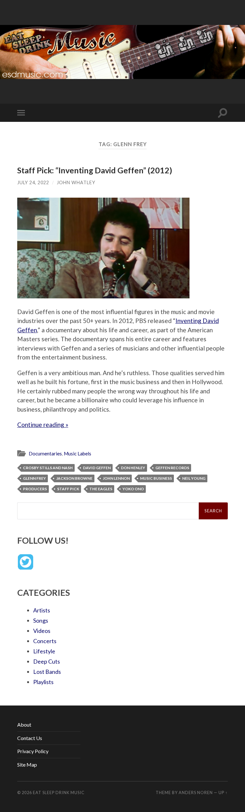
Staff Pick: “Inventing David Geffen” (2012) (94, 170)
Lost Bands (47, 671)
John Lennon (116, 478)
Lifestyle (44, 651)
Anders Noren (196, 792)
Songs (40, 620)
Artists (41, 610)
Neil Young (193, 478)
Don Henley (133, 467)
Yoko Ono (133, 488)
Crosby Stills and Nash (48, 467)
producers (35, 488)
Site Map (27, 764)
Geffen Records (172, 467)
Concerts (44, 640)
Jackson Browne (74, 478)
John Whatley (76, 182)
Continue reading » (42, 424)
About (24, 724)
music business (156, 478)
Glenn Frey (34, 478)
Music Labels (77, 453)
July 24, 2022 (33, 182)
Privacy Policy (32, 751)
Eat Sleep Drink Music (59, 792)
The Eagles (100, 488)
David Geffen (97, 467)
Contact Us (29, 738)
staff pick (68, 488)
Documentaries (45, 453)
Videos (41, 630)
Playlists (43, 681)
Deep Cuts (46, 661)
